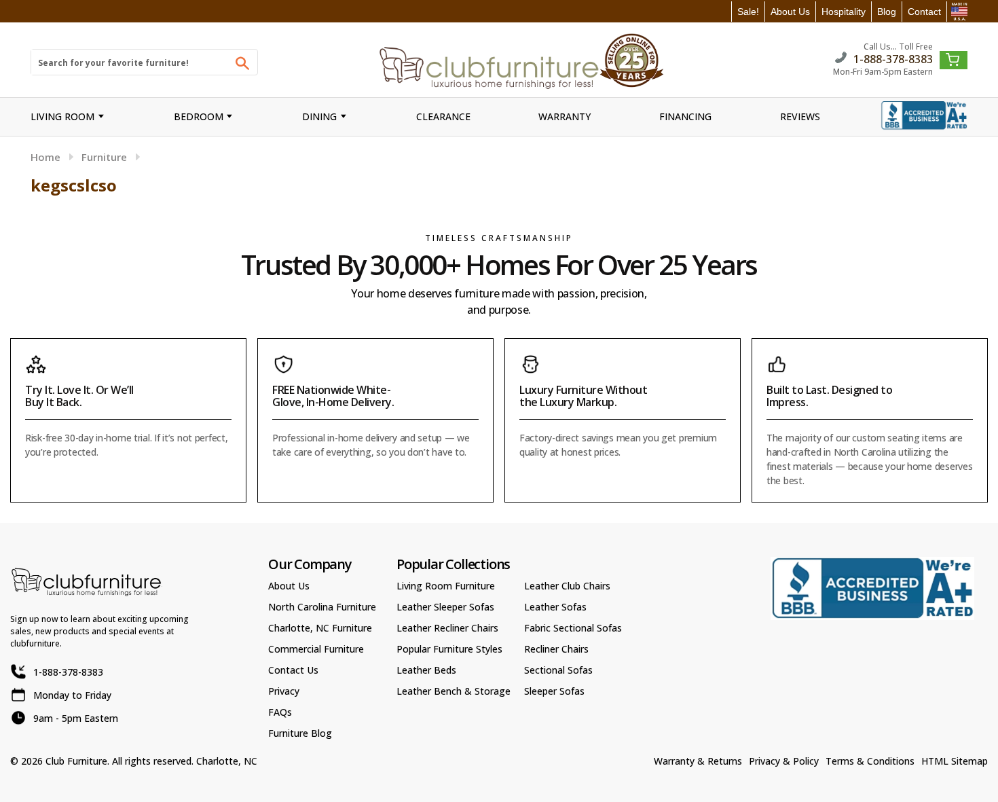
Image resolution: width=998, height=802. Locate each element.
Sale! (748, 11)
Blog (886, 11)
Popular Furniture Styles (449, 648)
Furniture (104, 157)
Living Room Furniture (445, 585)
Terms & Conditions (870, 760)
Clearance (443, 116)
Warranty (564, 116)
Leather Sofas (555, 606)
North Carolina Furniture (322, 606)
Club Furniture (76, 760)
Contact (924, 11)
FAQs (280, 712)
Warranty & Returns (698, 760)
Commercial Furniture (316, 648)
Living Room (62, 116)
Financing (685, 116)
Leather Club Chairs (567, 585)
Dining (319, 116)
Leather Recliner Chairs (447, 627)
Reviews (800, 116)
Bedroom (198, 116)
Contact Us (293, 669)
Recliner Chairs (556, 648)
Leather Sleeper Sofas (445, 606)
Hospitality (843, 11)
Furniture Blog (300, 733)
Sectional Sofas (558, 669)
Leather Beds (426, 669)
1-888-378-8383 (893, 58)
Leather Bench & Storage (453, 691)
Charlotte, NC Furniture (320, 627)
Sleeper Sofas (554, 691)
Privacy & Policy (784, 760)
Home (45, 157)
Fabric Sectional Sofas (573, 627)
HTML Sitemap (954, 760)
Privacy (283, 691)
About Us (790, 11)
